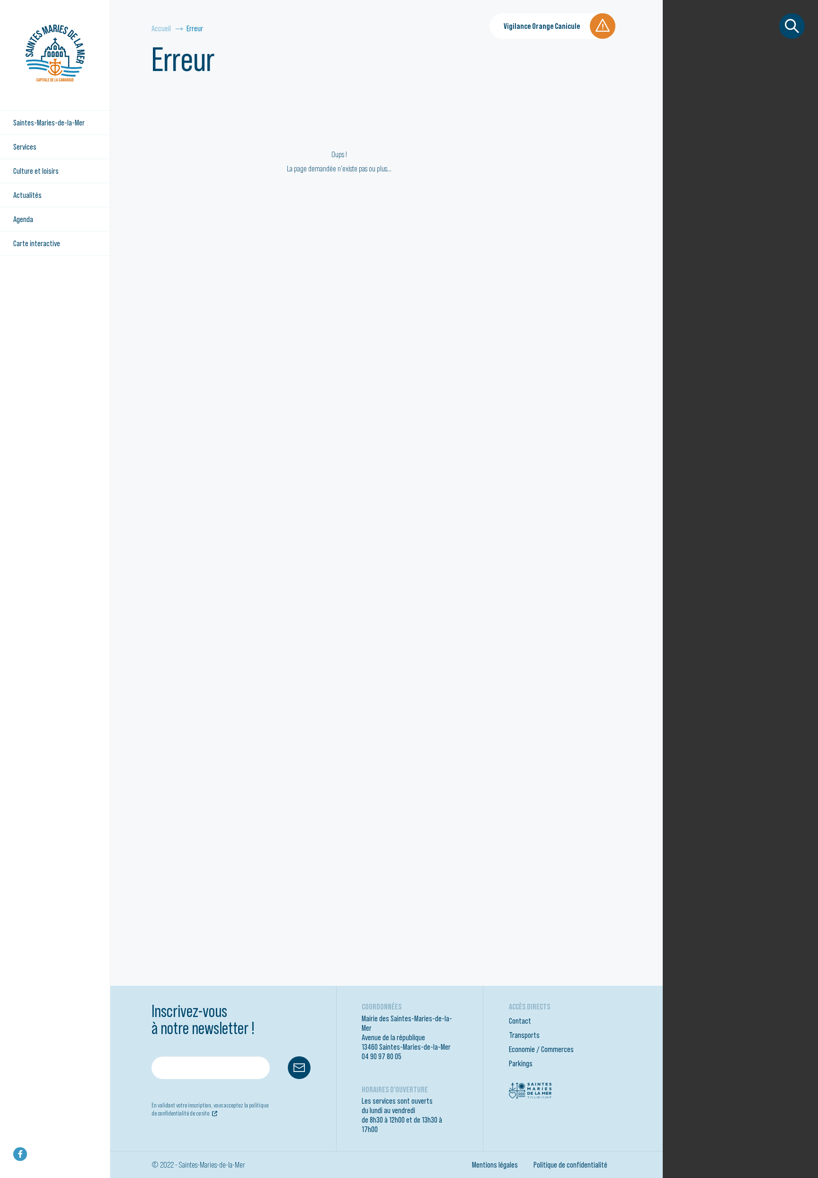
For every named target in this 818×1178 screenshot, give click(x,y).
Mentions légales (495, 1164)
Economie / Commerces (541, 1049)
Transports (524, 1035)
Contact (520, 1021)
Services (24, 147)
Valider (299, 1067)
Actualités (27, 195)
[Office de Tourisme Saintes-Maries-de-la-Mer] (530, 1089)
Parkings (521, 1063)
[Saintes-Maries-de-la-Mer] (55, 53)
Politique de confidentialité (570, 1164)
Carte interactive (36, 243)
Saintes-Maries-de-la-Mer (49, 122)
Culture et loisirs (36, 171)
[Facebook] (20, 1154)
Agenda (23, 219)
